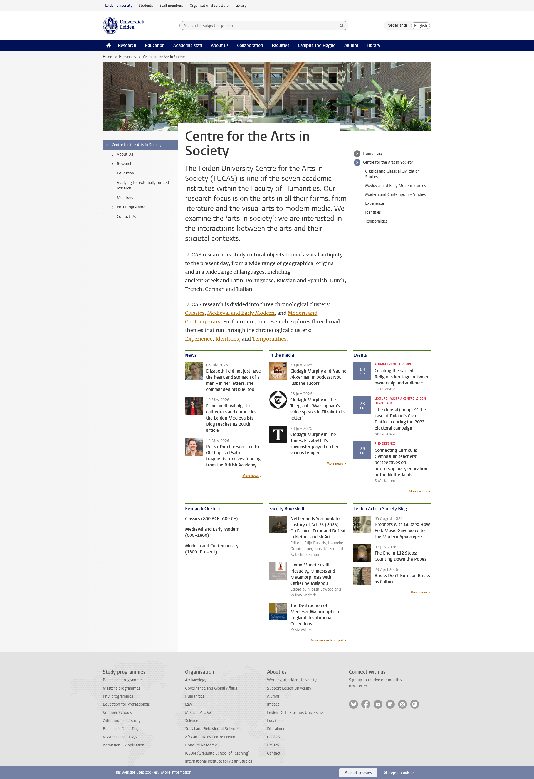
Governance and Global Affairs (211, 688)
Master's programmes (121, 688)
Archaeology (195, 680)
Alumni (351, 45)
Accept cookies (358, 772)
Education (155, 45)
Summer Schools (117, 712)
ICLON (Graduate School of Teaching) (217, 753)
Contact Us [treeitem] (126, 216)
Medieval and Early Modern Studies (395, 185)
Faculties (280, 45)
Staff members (171, 5)
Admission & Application (123, 745)
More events (418, 491)
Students (146, 5)
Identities (227, 339)
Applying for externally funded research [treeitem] (143, 185)
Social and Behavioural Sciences (212, 728)
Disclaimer (276, 728)
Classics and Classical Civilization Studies (392, 174)
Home (107, 56)
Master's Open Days (120, 737)
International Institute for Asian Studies (218, 761)
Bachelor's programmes (123, 680)
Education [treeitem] (125, 173)
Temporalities (269, 339)
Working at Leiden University (292, 680)
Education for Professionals (126, 704)
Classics (194, 313)
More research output (327, 640)
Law (188, 704)
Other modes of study (121, 720)
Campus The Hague (317, 45)
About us (219, 45)
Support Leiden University (289, 688)
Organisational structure (209, 5)
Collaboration (250, 45)
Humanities (127, 56)
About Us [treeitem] (125, 154)
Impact (273, 704)
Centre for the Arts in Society (388, 162)
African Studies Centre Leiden (210, 737)
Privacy (273, 745)
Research (127, 45)
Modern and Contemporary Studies (395, 194)
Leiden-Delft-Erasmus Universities (295, 712)
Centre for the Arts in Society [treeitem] (137, 145)
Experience (198, 339)
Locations (275, 720)
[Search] (341, 25)
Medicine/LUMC (198, 712)
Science (191, 720)
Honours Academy (201, 745)
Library (240, 5)
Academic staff (187, 45)
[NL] (397, 25)
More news (250, 475)
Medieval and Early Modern (241, 313)
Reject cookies (401, 772)
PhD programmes (118, 696)
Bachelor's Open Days (121, 728)
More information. (176, 772)
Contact (273, 753)
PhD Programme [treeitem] (131, 207)
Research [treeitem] (124, 163)
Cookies (273, 737)
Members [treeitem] (125, 197)
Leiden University (118, 5)
